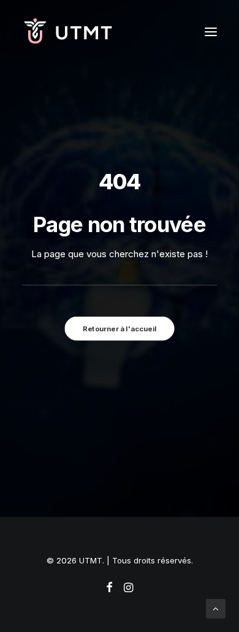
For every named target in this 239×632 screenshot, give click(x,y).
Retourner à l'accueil (119, 328)
